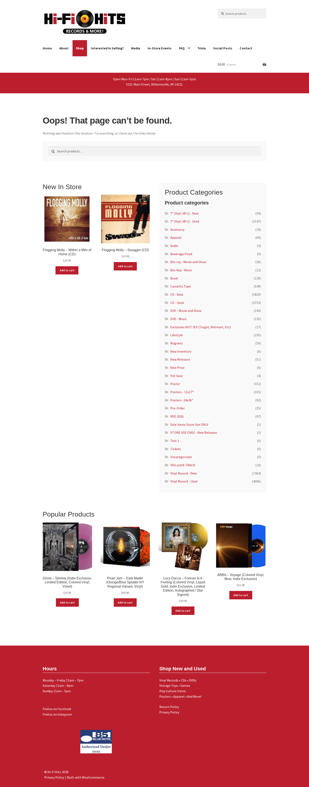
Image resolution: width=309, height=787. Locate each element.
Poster (175, 384)
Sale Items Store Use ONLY (189, 424)
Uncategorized (180, 457)
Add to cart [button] (67, 270)
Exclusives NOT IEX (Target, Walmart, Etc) (200, 327)
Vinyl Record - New (183, 473)
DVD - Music (178, 319)
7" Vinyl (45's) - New (184, 213)
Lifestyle (176, 335)
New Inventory (180, 351)
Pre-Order (177, 408)
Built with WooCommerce (85, 777)
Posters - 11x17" (182, 392)
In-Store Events (160, 48)
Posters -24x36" (181, 400)
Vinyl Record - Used (183, 481)
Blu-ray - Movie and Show (188, 262)
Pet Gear (176, 376)
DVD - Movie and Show (185, 310)
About (64, 48)
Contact (246, 48)
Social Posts (222, 48)
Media (135, 48)
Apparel (176, 237)
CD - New (176, 294)
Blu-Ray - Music (181, 270)
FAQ (182, 48)
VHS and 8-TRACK (182, 465)
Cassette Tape (180, 286)
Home (47, 48)
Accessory (177, 229)
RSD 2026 (177, 416)
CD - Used (177, 303)
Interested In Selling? (107, 48)
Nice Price (177, 367)
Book (174, 278)
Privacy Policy (169, 712)
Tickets (175, 449)
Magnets (176, 343)
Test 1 (174, 441)
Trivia (201, 48)
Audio (174, 246)
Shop (80, 48)
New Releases (180, 359)
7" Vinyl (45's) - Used (184, 221)
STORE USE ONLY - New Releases (193, 432)
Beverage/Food (181, 254)
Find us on (57, 709)
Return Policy (169, 707)
